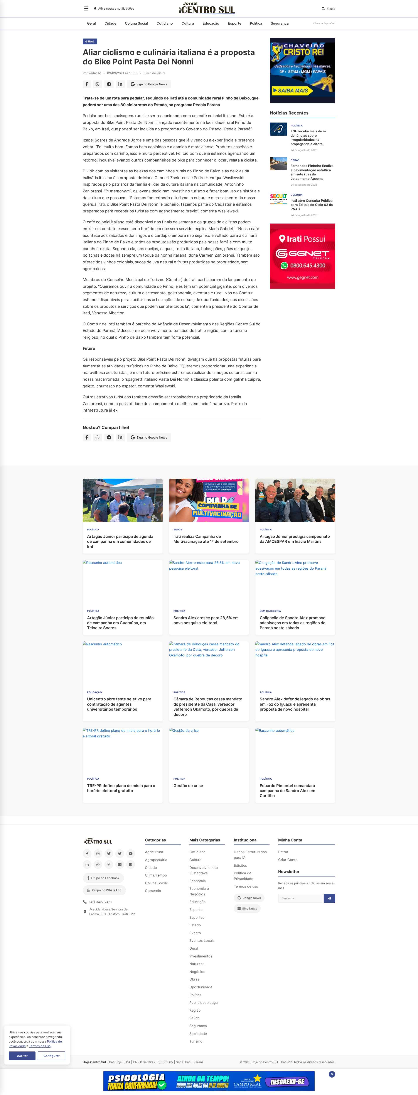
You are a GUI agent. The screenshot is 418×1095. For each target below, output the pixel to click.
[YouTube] (130, 853)
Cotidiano (165, 23)
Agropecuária (156, 860)
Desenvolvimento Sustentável (203, 870)
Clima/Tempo (156, 875)
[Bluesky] (119, 853)
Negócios (197, 971)
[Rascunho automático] (302, 101)
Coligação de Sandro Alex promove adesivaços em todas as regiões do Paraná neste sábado (292, 623)
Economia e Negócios (199, 891)
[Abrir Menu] (86, 9)
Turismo (195, 1041)
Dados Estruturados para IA (250, 855)
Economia (197, 881)
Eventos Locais (201, 940)
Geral (91, 23)
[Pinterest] (108, 864)
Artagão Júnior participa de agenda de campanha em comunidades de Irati (120, 541)
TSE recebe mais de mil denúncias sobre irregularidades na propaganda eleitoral (309, 137)
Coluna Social (136, 23)
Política (256, 23)
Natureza (196, 964)
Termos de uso (246, 886)
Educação (211, 23)
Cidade (110, 23)
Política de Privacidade (243, 876)
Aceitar (22, 1056)
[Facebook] (87, 853)
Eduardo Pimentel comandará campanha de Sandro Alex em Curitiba (287, 790)
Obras (194, 979)
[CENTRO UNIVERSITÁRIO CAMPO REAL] (209, 1089)
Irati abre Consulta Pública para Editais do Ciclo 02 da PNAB (312, 204)
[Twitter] (108, 853)
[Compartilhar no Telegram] (109, 84)
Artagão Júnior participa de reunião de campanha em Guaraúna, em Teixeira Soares (120, 623)
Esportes (196, 917)
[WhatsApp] (98, 864)
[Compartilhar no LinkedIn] (120, 84)
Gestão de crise (188, 785)
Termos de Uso (40, 1046)
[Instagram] (98, 853)
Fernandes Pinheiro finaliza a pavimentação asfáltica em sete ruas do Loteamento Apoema (312, 172)
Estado (195, 925)
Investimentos (200, 956)
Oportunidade (200, 987)
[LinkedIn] (87, 864)
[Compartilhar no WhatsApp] (97, 84)
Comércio (153, 890)
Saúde (194, 1018)
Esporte (234, 23)
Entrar (283, 852)
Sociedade (198, 1033)
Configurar (51, 1056)
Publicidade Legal (204, 1002)
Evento (195, 933)
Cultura (188, 23)
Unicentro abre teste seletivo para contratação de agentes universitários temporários (119, 704)
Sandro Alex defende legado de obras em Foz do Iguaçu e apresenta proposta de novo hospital (295, 704)
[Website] (130, 864)
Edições (240, 865)
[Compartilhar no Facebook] (87, 84)
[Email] (119, 864)
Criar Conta (287, 860)
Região (195, 1010)
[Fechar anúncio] (332, 1074)
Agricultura (154, 852)
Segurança (280, 23)
